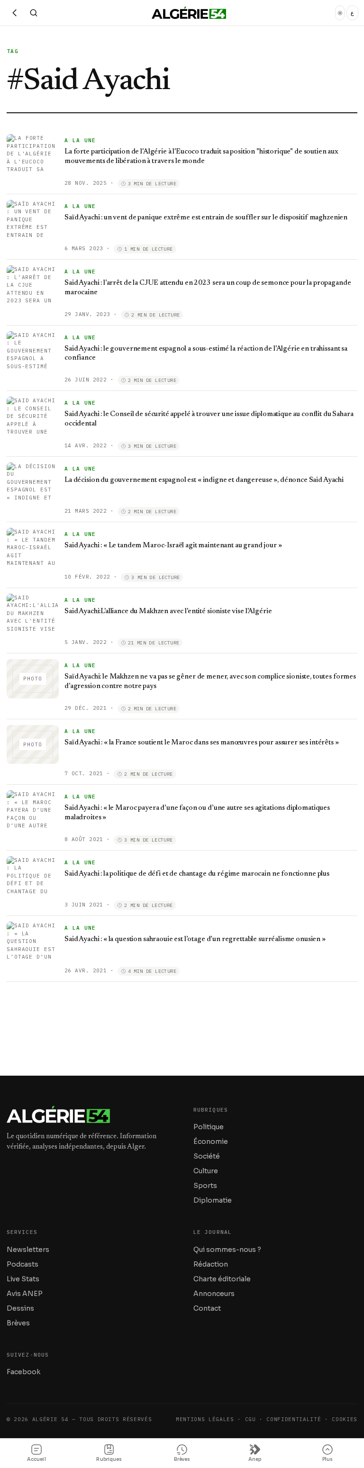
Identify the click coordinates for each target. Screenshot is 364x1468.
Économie (210, 1141)
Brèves (18, 1323)
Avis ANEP (25, 1293)
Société (206, 1156)
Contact (207, 1308)
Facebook (23, 1372)
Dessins (20, 1308)
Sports (205, 1185)
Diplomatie (212, 1200)
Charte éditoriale (222, 1279)
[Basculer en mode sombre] (340, 12)
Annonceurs (214, 1293)
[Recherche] (34, 13)
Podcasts (22, 1264)
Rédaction (210, 1264)
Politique (208, 1127)
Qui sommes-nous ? (227, 1249)
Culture (205, 1171)
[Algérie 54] (188, 13)
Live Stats (23, 1279)
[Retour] (15, 13)
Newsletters (28, 1249)
